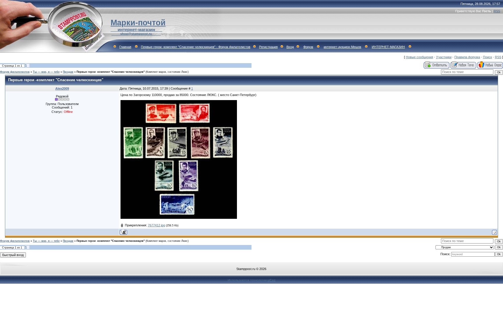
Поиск (487, 57)
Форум (308, 47)
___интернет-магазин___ (136, 29)
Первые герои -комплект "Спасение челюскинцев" (111, 71)
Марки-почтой (138, 22)
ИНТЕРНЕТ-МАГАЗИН (388, 47)
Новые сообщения (419, 57)
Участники (443, 57)
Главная (125, 47)
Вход (290, 47)
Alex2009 (62, 88)
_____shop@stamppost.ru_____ (136, 33)
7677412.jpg (156, 225)
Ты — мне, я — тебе (46, 71)
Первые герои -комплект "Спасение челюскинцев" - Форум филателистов (195, 47)
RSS (497, 11)
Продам (68, 71)
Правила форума (467, 57)
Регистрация (268, 47)
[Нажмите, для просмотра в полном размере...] (179, 217)
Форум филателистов (15, 71)
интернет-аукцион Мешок (342, 47)
